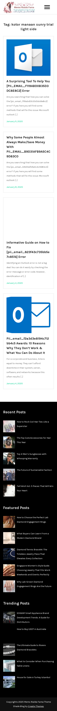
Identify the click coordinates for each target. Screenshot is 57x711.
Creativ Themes (36, 706)
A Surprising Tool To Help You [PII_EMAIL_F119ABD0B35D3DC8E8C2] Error (28, 86)
